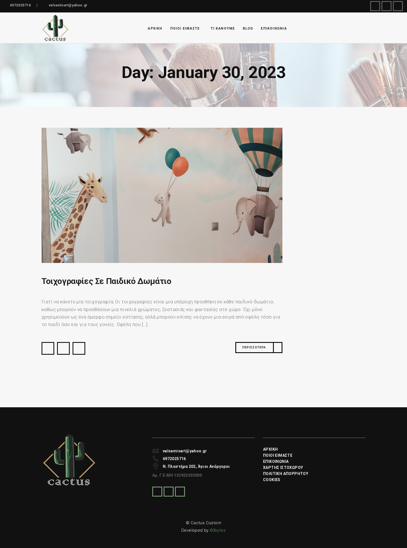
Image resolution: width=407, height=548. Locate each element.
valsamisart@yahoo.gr (68, 5)
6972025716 (20, 5)
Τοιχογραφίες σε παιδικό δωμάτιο (106, 281)
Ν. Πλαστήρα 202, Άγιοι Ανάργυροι (196, 466)
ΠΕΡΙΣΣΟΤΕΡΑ (254, 347)
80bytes (218, 530)
